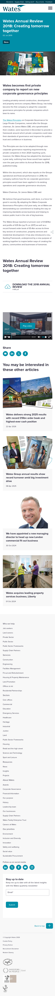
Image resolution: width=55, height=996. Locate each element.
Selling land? (29, 2)
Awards (6, 785)
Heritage (6, 722)
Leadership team (9, 807)
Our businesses (9, 811)
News (6, 42)
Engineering (7, 664)
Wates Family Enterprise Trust (14, 820)
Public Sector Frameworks (13, 646)
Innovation (7, 842)
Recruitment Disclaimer (11, 949)
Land (5, 735)
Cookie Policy (7, 941)
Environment (8, 834)
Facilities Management (11, 668)
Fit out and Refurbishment (13, 673)
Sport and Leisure (10, 757)
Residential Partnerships (12, 690)
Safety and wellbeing (11, 847)
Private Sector (8, 637)
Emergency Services (11, 713)
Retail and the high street (13, 748)
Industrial (6, 726)
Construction (8, 659)
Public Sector (8, 641)
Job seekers (8, 628)
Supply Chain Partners (11, 650)
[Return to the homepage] (14, 8)
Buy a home (40, 2)
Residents (9, 2)
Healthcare (7, 717)
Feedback (49, 2)
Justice (5, 731)
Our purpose (8, 798)
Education (7, 708)
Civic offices (7, 700)
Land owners (8, 632)
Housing (6, 744)
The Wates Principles (12, 120)
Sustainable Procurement (13, 856)
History (5, 802)
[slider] (19, 337)
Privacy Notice (8, 945)
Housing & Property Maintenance (16, 677)
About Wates (8, 780)
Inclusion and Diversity (12, 838)
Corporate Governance (12, 789)
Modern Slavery (8, 952)
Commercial (7, 704)
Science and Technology (12, 753)
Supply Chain (19, 2)
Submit (12, 904)
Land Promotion (9, 682)
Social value (7, 851)
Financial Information (11, 793)
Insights (6, 771)
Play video (27, 325)
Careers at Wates (9, 824)
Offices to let (8, 686)
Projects (6, 775)
